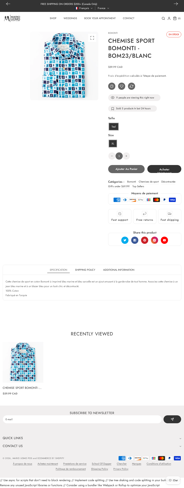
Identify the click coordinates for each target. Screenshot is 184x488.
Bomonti (131, 181)
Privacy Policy (120, 469)
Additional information (118, 270)
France (101, 8)
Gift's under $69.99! (119, 186)
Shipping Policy (99, 469)
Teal (114, 126)
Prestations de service (74, 463)
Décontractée (168, 181)
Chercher (122, 463)
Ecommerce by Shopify (51, 458)
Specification (58, 270)
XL (113, 143)
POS (30, 458)
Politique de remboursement (71, 469)
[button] (176, 3)
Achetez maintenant (48, 463)
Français (84, 8)
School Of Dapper (101, 463)
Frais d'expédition (119, 76)
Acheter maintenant (164, 170)
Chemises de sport (149, 181)
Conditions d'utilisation (159, 463)
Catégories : (116, 182)
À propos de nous (22, 463)
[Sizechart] (111, 86)
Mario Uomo (20, 458)
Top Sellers (138, 186)
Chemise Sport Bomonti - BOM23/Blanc (21, 388)
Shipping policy (85, 270)
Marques (136, 463)
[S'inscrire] (172, 419)
